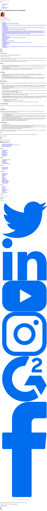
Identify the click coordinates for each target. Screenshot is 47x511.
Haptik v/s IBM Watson (5, 181)
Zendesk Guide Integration (11, 31)
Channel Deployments (17, 42)
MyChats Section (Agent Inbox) (13, 27)
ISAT (3, 176)
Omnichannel (4, 153)
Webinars (3, 175)
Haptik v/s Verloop (5, 182)
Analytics (35, 27)
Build (3, 23)
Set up (3, 27)
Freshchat (15, 37)
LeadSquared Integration (30, 31)
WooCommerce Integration (15, 33)
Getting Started (4, 22)
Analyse (7, 23)
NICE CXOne (21, 37)
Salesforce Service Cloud (10, 37)
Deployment (4, 34)
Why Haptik (4, 186)
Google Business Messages (6, 163)
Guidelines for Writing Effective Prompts (8, 46)
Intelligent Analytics (5, 39)
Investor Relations (4, 192)
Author (6, 505)
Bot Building (4, 24)
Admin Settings (6, 27)
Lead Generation (4, 160)
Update (2, 51)
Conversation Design (5, 7)
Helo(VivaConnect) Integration (6, 32)
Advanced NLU (4, 151)
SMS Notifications (5, 40)
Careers (3, 188)
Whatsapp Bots (42, 25)
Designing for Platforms (14, 29)
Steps (9, 25)
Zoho (17, 37)
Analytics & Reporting (5, 38)
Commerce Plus (4, 41)
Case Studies (4, 174)
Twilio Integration (17, 31)
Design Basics (4, 29)
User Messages (13, 25)
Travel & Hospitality (5, 168)
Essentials (3, 25)
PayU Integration (4, 31)
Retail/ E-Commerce (5, 167)
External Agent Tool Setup (6, 36)
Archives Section (31, 27)
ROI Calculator (4, 173)
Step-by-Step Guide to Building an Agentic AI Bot (21, 46)
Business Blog (4, 178)
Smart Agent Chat (4, 26)
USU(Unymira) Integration (38, 31)
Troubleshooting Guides (5, 43)
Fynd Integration (39, 32)
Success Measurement (11, 40)
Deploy (5, 23)
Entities (21, 25)
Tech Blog (3, 177)
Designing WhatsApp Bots (22, 29)
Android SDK (4, 35)
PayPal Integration (27, 32)
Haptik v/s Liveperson (5, 180)
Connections (24, 25)
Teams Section (26, 27)
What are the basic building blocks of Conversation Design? (11, 144)
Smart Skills (7, 25)
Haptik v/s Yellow (4, 179)
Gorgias (24, 37)
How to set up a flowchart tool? (6, 145)
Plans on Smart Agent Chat (41, 27)
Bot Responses (17, 25)
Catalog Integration (5, 42)
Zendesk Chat (4, 37)
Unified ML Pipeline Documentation (26, 42)
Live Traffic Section (21, 27)
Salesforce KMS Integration (15, 32)
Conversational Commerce (6, 159)
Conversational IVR (5, 162)
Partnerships (4, 191)
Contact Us (3, 190)
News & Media (4, 189)
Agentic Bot (4, 45)
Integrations (4, 155)
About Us (3, 187)
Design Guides (9, 29)
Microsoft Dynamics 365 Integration (25, 33)
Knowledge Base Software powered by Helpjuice (23, 499)
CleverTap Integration (33, 32)
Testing (39, 25)
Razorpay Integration (24, 31)
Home (3, 6)
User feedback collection (34, 25)
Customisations (28, 25)
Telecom (3, 169)
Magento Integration (8, 33)
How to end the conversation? (6, 146)
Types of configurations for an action (34, 46)
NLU (45, 25)
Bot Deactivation (16, 23)
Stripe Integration (22, 32)
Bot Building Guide (11, 42)
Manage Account (11, 23)
